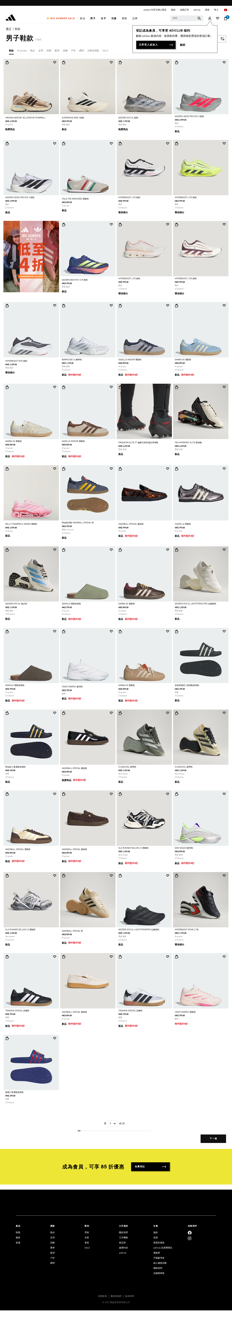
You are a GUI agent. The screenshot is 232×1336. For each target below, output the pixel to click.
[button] (60, 18)
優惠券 (156, 1253)
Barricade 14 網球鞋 (72, 360)
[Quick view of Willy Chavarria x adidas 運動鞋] (7, 469)
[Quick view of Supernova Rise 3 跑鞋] (64, 62)
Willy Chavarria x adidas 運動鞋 (21, 524)
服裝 (18, 1238)
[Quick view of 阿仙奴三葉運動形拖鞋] (7, 713)
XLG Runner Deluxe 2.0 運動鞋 (133, 848)
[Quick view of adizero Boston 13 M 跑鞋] (64, 225)
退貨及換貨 (158, 1243)
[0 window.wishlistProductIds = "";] (217, 18)
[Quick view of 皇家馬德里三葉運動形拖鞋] (177, 631)
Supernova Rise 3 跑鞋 (73, 118)
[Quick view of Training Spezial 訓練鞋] (7, 957)
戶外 (73, 51)
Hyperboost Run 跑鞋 (16, 361)
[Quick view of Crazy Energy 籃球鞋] (64, 631)
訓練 (65, 51)
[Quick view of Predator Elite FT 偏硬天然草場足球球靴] (120, 387)
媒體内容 (123, 1248)
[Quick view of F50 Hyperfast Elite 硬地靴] (177, 387)
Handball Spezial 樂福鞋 (131, 524)
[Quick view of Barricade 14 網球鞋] (64, 306)
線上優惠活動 (160, 1263)
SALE (105, 51)
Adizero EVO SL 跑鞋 (128, 118)
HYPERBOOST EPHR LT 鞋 (187, 930)
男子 (8, 29)
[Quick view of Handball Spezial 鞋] (64, 876)
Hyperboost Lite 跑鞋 (129, 198)
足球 (40, 51)
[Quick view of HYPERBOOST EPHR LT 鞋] (177, 876)
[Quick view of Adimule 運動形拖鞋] (64, 550)
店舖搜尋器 (158, 1273)
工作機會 (123, 1238)
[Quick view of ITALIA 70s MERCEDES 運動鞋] (64, 143)
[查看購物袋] (225, 18)
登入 (216, 10)
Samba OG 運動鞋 (183, 360)
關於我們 (123, 1233)
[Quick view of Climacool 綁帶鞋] (120, 713)
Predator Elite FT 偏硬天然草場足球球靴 (138, 443)
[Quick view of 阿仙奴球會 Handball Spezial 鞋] (64, 469)
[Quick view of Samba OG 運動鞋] (177, 306)
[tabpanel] (116, 604)
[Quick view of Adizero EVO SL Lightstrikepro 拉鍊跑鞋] (120, 876)
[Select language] (226, 10)
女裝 (87, 1238)
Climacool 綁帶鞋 (127, 767)
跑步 (32, 51)
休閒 (49, 51)
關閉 (182, 45)
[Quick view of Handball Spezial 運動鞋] (7, 794)
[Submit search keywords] (199, 18)
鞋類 (18, 1233)
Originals (22, 51)
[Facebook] (190, 1233)
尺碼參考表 (158, 1258)
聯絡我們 (157, 1268)
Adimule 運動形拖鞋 (71, 604)
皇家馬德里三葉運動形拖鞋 (187, 685)
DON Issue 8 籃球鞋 (184, 848)
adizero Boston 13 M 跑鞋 (75, 280)
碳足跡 (122, 1243)
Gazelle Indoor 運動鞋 (129, 360)
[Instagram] (189, 1238)
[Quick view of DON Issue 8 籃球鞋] (177, 794)
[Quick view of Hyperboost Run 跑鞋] (7, 306)
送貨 (155, 1238)
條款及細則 (116, 1296)
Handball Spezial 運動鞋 (18, 849)
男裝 (87, 1233)
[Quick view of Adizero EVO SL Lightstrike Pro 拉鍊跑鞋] (177, 550)
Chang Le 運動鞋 (183, 524)
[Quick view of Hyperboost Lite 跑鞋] (120, 143)
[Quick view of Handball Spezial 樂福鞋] (120, 469)
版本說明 (129, 1296)
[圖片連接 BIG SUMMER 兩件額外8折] (31, 256)
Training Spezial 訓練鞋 (17, 1011)
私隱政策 (102, 1296)
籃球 (57, 51)
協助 (155, 1233)
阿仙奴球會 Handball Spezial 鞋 (78, 523)
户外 (52, 1258)
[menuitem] (60, 18)
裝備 (18, 1243)
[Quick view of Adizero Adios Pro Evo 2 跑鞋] (177, 62)
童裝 (87, 1243)
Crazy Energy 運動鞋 (185, 1012)
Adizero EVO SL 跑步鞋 (16, 604)
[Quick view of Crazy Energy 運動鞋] (177, 957)
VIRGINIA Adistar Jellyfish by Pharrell (25, 118)
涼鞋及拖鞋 (93, 51)
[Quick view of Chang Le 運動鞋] (177, 469)
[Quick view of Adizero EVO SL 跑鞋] (120, 62)
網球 (81, 51)
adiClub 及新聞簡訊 (162, 1248)
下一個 (213, 1139)
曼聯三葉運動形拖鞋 (14, 1092)
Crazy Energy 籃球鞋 (72, 687)
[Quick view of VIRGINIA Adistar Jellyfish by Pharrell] (7, 62)
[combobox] (187, 18)
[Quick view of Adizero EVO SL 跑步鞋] (7, 550)
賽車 (52, 1248)
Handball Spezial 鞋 (72, 931)
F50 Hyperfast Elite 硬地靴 (188, 443)
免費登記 (140, 1167)
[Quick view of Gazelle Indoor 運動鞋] (120, 306)
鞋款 (17, 29)
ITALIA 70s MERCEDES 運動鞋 (75, 199)
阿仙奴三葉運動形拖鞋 (15, 767)
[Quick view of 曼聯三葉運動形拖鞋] (7, 1038)
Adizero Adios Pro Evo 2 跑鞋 (189, 117)
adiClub (122, 1253)
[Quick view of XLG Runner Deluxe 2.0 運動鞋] (120, 794)
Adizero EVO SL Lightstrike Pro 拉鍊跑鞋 (195, 604)
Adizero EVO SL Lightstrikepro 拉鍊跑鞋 (138, 930)
